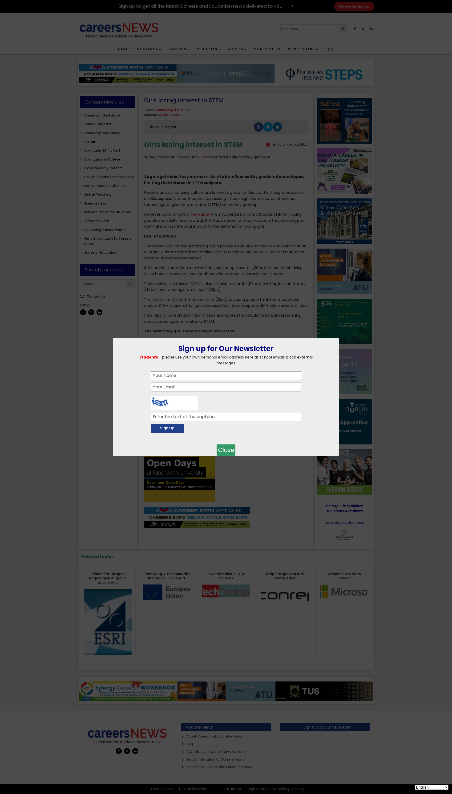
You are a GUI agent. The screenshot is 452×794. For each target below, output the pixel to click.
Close (226, 450)
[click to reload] (174, 402)
